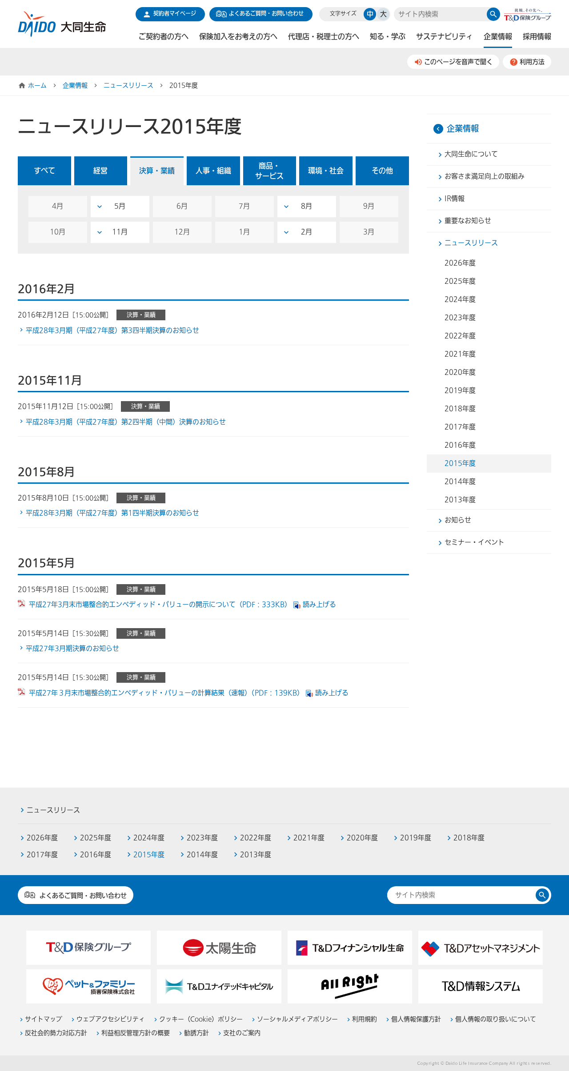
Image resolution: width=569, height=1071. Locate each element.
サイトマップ (43, 1019)
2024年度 (460, 299)
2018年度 (460, 409)
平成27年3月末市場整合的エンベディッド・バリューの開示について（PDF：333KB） (160, 604)
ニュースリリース (128, 85)
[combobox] (440, 14)
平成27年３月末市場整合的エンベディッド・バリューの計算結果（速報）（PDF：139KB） (166, 693)
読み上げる (319, 604)
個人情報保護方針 (416, 1019)
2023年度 (460, 317)
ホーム (37, 85)
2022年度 (460, 336)
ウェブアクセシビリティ (110, 1019)
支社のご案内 (241, 1033)
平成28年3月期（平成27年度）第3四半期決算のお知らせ (112, 330)
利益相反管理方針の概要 (135, 1033)
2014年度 (460, 481)
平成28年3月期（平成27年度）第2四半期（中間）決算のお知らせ (126, 422)
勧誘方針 (196, 1033)
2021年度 (460, 354)
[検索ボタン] (493, 14)
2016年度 (460, 445)
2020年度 (460, 372)
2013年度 (460, 500)
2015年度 (460, 463)
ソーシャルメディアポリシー (297, 1019)
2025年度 (460, 281)
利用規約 (364, 1019)
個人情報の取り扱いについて (495, 1019)
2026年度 (460, 263)
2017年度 (460, 427)
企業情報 (75, 85)
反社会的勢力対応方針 (56, 1033)
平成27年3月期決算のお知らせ (72, 648)
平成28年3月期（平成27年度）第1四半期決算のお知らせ (112, 513)
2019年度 (460, 390)
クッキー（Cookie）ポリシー (201, 1019)
